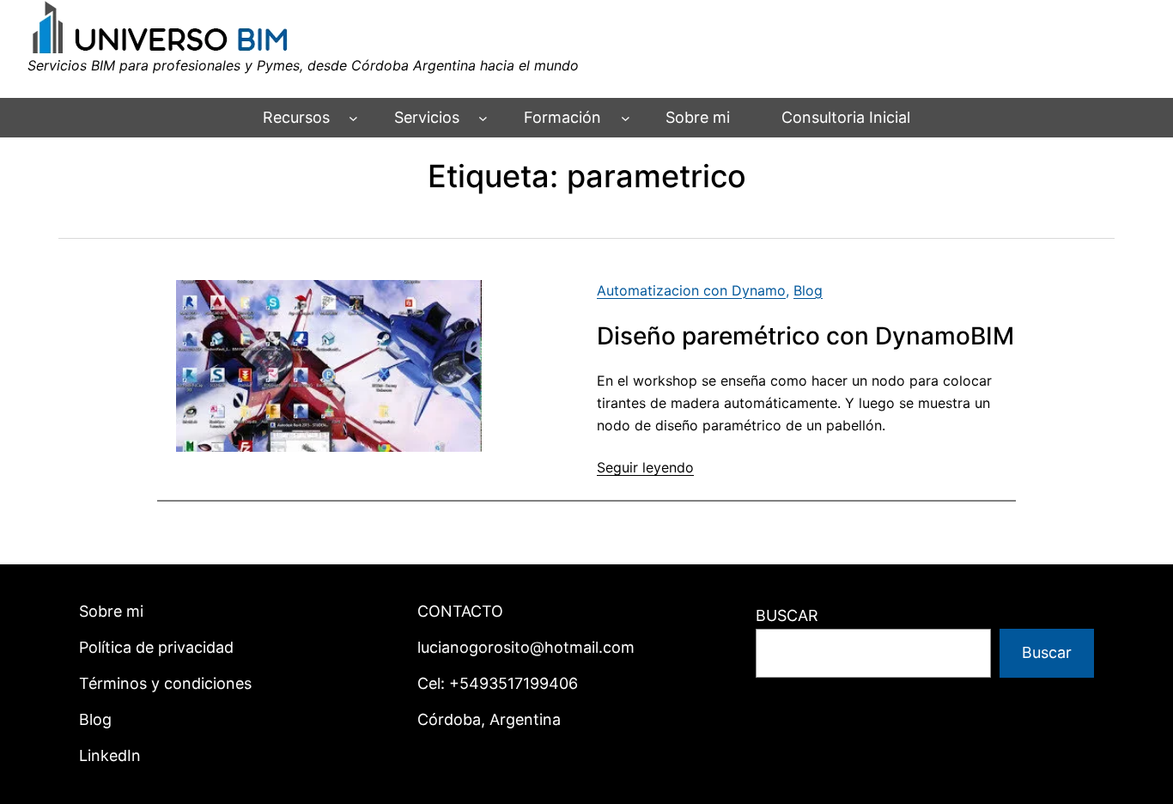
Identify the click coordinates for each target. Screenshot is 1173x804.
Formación (562, 117)
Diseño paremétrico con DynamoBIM (805, 336)
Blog (808, 290)
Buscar (1047, 652)
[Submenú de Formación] (625, 118)
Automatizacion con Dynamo (691, 290)
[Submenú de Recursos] (353, 118)
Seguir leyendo (645, 467)
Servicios (426, 117)
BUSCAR (787, 615)
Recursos (296, 117)
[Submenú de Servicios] (483, 118)
